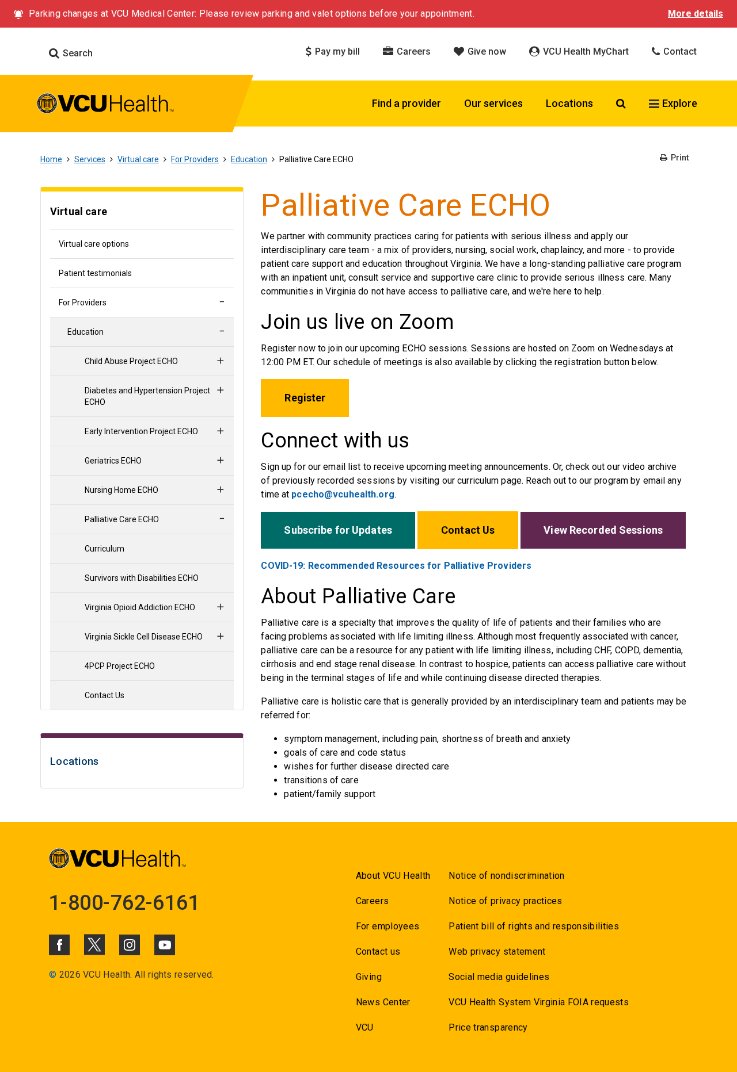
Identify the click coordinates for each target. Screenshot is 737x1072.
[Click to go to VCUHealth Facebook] (59, 945)
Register (304, 398)
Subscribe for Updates (338, 530)
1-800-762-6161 (124, 903)
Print (679, 157)
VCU (365, 1027)
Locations (569, 103)
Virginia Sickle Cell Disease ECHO (144, 636)
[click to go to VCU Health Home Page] (105, 105)
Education (249, 159)
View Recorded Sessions (603, 530)
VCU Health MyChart (585, 51)
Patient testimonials (95, 273)
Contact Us (104, 695)
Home (51, 159)
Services (89, 159)
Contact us (378, 951)
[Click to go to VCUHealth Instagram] (129, 945)
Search (76, 53)
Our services (493, 103)
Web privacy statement (497, 951)
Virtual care (138, 159)
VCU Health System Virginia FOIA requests (539, 1002)
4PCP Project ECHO (120, 666)
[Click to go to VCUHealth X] (94, 944)
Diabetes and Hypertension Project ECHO (147, 396)
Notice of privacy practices (505, 900)
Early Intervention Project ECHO (141, 431)
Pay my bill (336, 51)
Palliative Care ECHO (122, 519)
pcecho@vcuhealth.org (342, 494)
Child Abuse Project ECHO (131, 361)
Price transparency (488, 1027)
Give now (485, 51)
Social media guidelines (499, 976)
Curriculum (104, 548)
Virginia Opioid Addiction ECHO (140, 607)
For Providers (195, 159)
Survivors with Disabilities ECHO (142, 578)
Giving (369, 976)
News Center (383, 1002)
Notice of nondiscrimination (506, 875)
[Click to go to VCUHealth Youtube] (164, 945)
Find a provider (406, 103)
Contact (679, 51)
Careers (412, 51)
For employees (387, 926)
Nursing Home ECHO (121, 490)
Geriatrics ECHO (113, 460)
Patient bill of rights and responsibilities (534, 926)
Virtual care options (94, 243)
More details (695, 13)
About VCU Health (393, 875)
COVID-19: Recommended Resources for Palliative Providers (396, 565)
